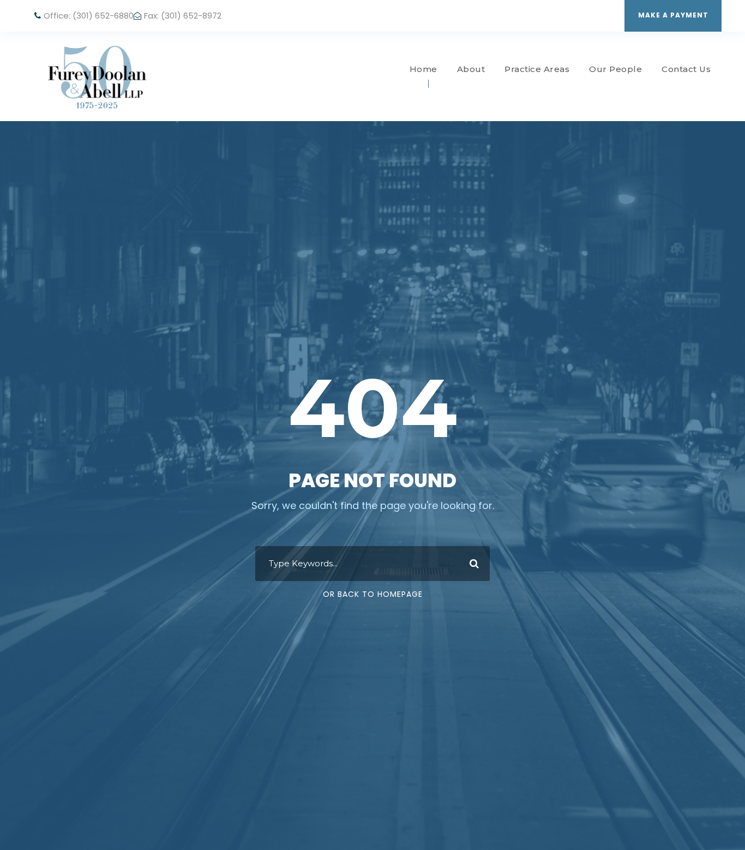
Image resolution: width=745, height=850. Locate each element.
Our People (615, 69)
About (471, 69)
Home (423, 69)
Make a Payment (673, 15)
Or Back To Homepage (373, 594)
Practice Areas (536, 69)
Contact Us (686, 69)
